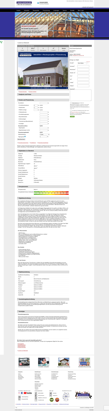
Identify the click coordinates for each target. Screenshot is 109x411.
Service (65, 10)
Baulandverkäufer (38, 385)
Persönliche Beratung (72, 378)
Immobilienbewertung (24, 366)
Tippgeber (36, 388)
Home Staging (37, 375)
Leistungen (56, 10)
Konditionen (33, 142)
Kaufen (18, 10)
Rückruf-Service (41, 395)
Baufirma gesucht (38, 373)
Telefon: (72, 85)
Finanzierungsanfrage (43, 142)
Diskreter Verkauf (38, 378)
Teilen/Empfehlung (24, 396)
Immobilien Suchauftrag (64, 366)
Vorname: (72, 66)
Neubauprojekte (21, 377)
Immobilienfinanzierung (84, 366)
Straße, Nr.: (73, 72)
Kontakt (72, 10)
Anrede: (72, 63)
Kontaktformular (22, 344)
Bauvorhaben (20, 376)
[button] (67, 52)
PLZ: (71, 76)
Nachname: (73, 69)
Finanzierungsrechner (23, 142)
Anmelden (54, 393)
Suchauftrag (21, 343)
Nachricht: (72, 89)
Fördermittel (70, 377)
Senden (72, 116)
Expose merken (32, 91)
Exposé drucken (23, 91)
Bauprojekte (36, 10)
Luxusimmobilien (38, 377)
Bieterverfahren (21, 346)
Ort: (71, 79)
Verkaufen (26, 10)
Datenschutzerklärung (75, 112)
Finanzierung (46, 10)
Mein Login (81, 10)
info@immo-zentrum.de (78, 55)
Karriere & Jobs (37, 386)
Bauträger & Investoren (39, 383)
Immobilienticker (54, 377)
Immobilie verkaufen (43, 366)
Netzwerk (36, 387)
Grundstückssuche (54, 376)
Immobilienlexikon (54, 373)
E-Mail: (72, 82)
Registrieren (55, 395)
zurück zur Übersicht (23, 42)
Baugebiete (20, 378)
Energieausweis (54, 378)
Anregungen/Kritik (24, 399)
